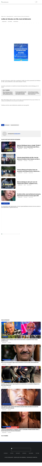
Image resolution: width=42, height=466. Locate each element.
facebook (6, 453)
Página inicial (3, 16)
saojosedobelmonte (9, 16)
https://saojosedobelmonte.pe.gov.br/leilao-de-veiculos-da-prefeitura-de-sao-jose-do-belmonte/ (20, 100)
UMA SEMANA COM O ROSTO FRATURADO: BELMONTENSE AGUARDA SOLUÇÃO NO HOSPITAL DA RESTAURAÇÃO (19, 407)
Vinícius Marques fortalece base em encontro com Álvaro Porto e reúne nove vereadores (33, 93)
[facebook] (2, 128)
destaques (7, 125)
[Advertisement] (21, 32)
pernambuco (5, 336)
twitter (11, 453)
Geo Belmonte (10, 457)
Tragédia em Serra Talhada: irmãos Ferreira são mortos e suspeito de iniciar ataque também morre (19, 340)
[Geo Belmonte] (4, 2)
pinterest (24, 453)
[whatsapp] (7, 128)
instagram (31, 453)
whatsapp (18, 453)
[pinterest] (9, 128)
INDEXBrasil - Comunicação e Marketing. (29, 457)
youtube (37, 453)
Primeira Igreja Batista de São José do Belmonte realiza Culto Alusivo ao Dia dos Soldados (20, 93)
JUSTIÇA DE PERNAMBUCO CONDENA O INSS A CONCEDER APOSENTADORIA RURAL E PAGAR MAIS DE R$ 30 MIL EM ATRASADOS (20, 430)
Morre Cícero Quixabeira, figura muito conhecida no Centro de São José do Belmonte (19, 362)
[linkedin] (11, 128)
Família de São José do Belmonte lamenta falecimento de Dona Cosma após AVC (29, 194)
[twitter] (4, 128)
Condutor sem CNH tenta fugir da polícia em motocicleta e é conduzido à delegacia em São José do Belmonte (20, 384)
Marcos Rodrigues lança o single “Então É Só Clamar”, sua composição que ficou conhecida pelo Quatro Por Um (8, 93)
